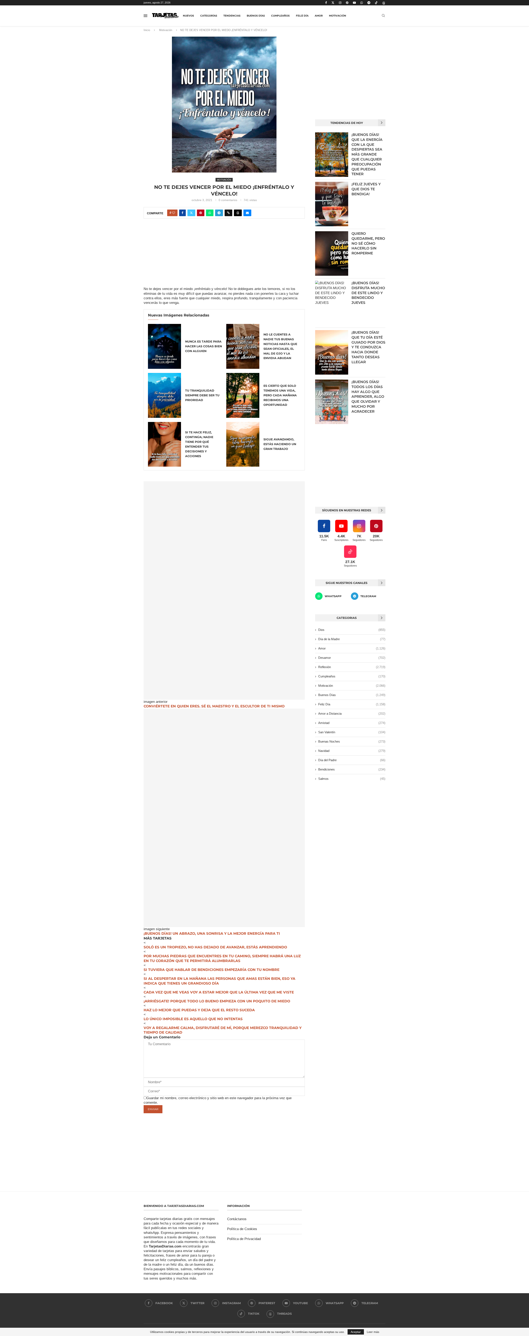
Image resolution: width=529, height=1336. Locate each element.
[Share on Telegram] (219, 213)
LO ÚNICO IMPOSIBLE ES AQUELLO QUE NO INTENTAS (193, 1019)
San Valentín (351, 732)
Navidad (351, 750)
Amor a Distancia (351, 713)
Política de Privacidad (244, 1239)
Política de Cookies (242, 1229)
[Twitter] (333, 2)
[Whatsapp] (361, 2)
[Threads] (383, 2)
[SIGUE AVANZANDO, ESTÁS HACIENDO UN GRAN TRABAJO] (242, 444)
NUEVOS (188, 15)
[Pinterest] (347, 2)
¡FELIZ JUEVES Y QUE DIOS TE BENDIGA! (366, 189)
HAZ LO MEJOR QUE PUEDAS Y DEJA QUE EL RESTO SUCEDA (199, 1010)
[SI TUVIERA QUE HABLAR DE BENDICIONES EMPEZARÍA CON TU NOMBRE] (146, 965)
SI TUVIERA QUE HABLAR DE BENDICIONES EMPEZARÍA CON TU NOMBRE (211, 970)
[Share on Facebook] (182, 213)
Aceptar (356, 1332)
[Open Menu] (145, 16)
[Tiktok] (376, 2)
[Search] (383, 15)
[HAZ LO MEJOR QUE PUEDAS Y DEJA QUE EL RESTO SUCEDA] (146, 1006)
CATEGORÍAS (208, 15)
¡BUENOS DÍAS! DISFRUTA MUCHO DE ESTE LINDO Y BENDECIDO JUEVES (368, 293)
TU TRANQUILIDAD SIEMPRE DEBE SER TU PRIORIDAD (202, 395)
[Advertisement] (224, 256)
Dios (351, 629)
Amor (319, 15)
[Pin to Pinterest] (200, 213)
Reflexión (351, 667)
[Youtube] (354, 2)
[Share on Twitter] (191, 213)
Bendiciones (351, 769)
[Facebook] (326, 2)
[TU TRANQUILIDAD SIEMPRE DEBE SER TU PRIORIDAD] (164, 395)
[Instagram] (340, 2)
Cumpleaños (280, 15)
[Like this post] (173, 213)
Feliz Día (302, 15)
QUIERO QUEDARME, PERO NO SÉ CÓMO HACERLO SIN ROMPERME (368, 243)
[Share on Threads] (238, 213)
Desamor (351, 657)
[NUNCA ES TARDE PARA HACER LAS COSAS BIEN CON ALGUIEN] (164, 346)
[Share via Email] (247, 213)
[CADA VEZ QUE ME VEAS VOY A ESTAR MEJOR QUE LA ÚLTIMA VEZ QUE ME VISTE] (146, 988)
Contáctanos (237, 1219)
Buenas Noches (351, 741)
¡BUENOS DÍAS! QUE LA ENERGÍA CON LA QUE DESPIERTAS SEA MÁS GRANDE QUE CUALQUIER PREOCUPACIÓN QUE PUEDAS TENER (366, 154)
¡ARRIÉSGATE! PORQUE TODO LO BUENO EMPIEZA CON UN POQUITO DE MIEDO (217, 1001)
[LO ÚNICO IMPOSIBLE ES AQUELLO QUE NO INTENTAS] (146, 1014)
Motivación (337, 15)
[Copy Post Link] (228, 213)
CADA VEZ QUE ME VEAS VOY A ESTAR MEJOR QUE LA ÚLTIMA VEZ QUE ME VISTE (219, 992)
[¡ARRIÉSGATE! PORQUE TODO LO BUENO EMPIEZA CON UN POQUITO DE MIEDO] (146, 997)
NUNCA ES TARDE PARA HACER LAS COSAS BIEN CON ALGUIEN (203, 346)
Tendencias (232, 15)
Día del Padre (351, 760)
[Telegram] (369, 2)
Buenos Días (256, 15)
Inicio (147, 30)
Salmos (351, 778)
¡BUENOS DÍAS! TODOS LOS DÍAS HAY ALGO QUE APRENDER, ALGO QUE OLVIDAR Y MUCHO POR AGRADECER (367, 396)
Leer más (373, 1331)
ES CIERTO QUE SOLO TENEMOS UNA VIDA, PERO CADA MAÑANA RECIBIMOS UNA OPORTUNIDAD (280, 395)
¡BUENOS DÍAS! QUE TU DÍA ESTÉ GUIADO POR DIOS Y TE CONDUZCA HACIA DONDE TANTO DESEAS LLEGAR (368, 347)
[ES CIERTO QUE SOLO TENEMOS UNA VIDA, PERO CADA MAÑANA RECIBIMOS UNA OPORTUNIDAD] (242, 395)
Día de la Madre (351, 639)
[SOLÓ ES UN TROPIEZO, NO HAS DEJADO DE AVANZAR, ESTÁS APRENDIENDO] (146, 943)
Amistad (351, 723)
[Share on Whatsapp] (209, 213)
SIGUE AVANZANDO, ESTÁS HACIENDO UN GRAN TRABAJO (279, 444)
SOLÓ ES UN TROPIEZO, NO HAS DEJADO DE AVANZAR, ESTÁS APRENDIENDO (215, 947)
